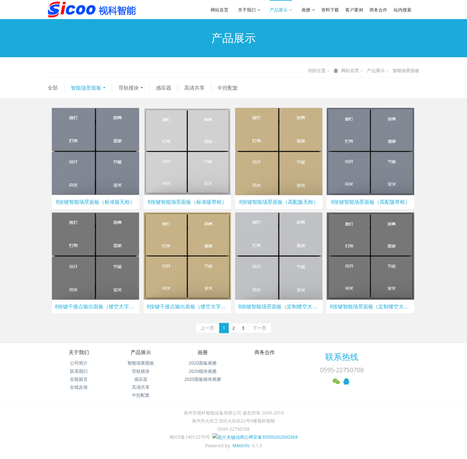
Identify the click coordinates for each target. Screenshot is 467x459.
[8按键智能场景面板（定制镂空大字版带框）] (370, 255)
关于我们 (247, 10)
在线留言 (79, 379)
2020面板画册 (203, 363)
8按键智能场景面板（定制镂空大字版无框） (278, 306)
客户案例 (354, 10)
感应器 (163, 87)
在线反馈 (79, 387)
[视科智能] (95, 9)
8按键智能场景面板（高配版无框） (278, 202)
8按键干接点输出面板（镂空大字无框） (95, 306)
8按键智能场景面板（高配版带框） (370, 202)
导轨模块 (128, 87)
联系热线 (341, 356)
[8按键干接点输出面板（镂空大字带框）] (187, 255)
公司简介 (79, 363)
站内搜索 (402, 10)
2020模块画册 (203, 371)
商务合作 (378, 10)
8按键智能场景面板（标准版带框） (187, 202)
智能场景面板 (406, 70)
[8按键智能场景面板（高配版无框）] (278, 151)
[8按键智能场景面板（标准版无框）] (95, 151)
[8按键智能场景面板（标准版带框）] (187, 151)
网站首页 (219, 10)
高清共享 (194, 87)
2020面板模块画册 (202, 379)
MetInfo (241, 445)
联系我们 (79, 371)
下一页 (259, 328)
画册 (305, 10)
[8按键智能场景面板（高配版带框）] (370, 151)
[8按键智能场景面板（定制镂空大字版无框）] (278, 255)
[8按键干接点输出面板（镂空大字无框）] (95, 255)
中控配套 (228, 87)
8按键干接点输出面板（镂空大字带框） (187, 306)
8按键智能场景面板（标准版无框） (95, 202)
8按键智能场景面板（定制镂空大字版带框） (370, 306)
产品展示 (279, 10)
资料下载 (330, 10)
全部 (53, 87)
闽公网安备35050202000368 (269, 437)
